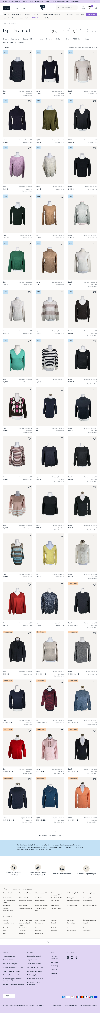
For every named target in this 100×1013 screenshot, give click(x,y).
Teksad (5, 928)
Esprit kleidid (39, 898)
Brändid (46, 18)
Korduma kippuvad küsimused (13, 985)
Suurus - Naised (28, 39)
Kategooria (15, 39)
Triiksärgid (54, 931)
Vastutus (54, 970)
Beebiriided (22, 931)
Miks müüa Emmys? (10, 964)
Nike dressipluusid (41, 893)
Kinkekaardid (39, 933)
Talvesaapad (39, 923)
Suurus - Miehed (44, 39)
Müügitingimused (9, 956)
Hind (67, 39)
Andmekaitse (56, 1006)
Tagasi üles (50, 942)
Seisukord (57, 39)
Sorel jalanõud (23, 905)
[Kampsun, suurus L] (17, 214)
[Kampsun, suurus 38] (50, 69)
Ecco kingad (55, 900)
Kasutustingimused (70, 1006)
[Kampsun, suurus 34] (82, 69)
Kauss (87, 39)
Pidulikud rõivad (24, 928)
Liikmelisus (70, 14)
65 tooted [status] (6, 47)
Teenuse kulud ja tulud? (11, 975)
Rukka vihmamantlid (25, 908)
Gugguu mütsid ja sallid (40, 909)
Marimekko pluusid (89, 893)
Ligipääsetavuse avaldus (88, 1006)
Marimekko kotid (56, 908)
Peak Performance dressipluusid (57, 894)
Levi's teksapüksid (73, 893)
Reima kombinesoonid (90, 905)
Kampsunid (70, 928)
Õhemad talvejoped (89, 920)
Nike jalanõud (87, 900)
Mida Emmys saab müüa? (11, 971)
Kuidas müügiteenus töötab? (13, 967)
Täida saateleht (8, 960)
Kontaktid (54, 973)
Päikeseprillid (87, 931)
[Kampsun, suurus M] (82, 650)
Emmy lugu (54, 962)
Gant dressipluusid (25, 893)
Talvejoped (70, 920)
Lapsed (23, 8)
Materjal (21, 42)
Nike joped (70, 898)
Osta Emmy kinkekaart (35, 979)
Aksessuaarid (71, 931)
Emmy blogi (54, 966)
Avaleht (5, 23)
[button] (96, 7)
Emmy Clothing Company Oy (18, 1006)
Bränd (5, 39)
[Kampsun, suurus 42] (17, 69)
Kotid (4, 933)
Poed (77, 14)
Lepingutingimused (34, 956)
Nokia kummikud (72, 905)
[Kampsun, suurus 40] (17, 118)
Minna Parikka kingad (73, 900)
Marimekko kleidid (8, 898)
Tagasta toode (32, 960)
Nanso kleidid (23, 898)
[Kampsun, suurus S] (82, 165)
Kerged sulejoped (8, 923)
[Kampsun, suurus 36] (50, 309)
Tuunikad (38, 931)
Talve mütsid (71, 923)
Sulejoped (54, 920)
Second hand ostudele (35, 967)
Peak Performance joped (9, 902)
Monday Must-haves (25, 920)
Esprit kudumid (12, 23)
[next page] (55, 832)
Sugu (12, 42)
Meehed (15, 8)
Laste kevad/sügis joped (24, 924)
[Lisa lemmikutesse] (29, 52)
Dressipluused (87, 928)
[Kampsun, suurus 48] (50, 650)
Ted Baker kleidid (56, 898)
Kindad (85, 923)
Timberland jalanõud (41, 905)
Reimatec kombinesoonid (8, 909)
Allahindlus (76, 39)
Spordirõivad (39, 928)
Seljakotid (22, 933)
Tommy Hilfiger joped (26, 900)
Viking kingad (55, 905)
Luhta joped (87, 898)
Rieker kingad (7, 905)
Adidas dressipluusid (9, 893)
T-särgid (54, 928)
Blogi (82, 14)
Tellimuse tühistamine (34, 964)
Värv (4, 42)
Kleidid (5, 931)
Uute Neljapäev (40, 920)
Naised (6, 8)
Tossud (53, 923)
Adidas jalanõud (40, 900)
